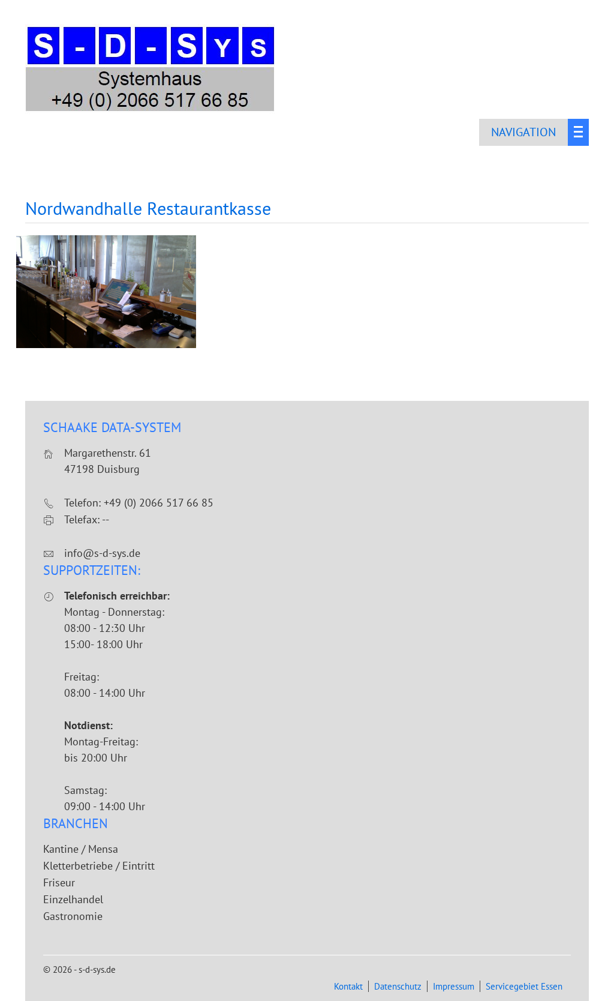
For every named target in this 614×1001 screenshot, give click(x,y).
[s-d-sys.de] (151, 110)
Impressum (453, 986)
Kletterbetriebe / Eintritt (99, 866)
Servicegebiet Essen (524, 986)
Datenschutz (398, 986)
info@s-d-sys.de (102, 553)
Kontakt (348, 986)
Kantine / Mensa (80, 849)
